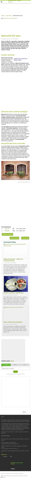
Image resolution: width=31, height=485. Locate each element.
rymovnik (7, 228)
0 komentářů (13, 262)
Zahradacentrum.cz (19, 464)
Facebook (5, 456)
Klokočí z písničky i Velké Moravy (13, 293)
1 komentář (14, 324)
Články (2, 15)
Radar (12, 361)
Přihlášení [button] (3, 475)
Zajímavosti (9, 15)
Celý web (6, 364)
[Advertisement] (15, 7)
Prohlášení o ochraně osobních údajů (12, 475)
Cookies (22, 475)
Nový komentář (14, 238)
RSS (11, 456)
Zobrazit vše (25, 238)
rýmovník (7, 230)
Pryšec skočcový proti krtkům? (12, 322)
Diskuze (24, 364)
